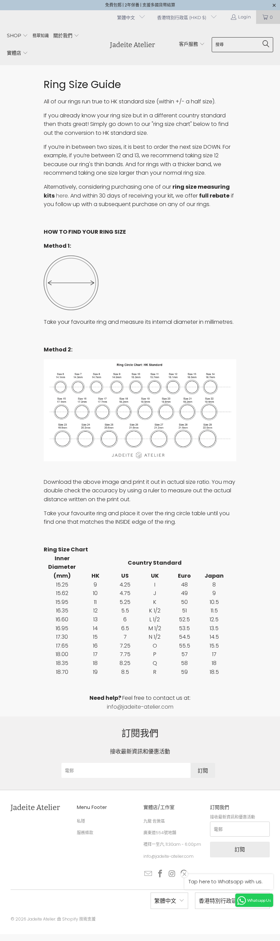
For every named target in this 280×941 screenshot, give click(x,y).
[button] (17, 36)
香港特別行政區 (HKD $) (182, 17)
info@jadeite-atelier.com (140, 707)
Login (244, 16)
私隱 (81, 821)
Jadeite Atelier (41, 919)
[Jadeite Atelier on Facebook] (160, 874)
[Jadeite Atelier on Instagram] (172, 874)
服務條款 (85, 833)
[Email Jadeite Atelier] (148, 874)
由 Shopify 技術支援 (76, 919)
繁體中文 (126, 17)
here (62, 196)
